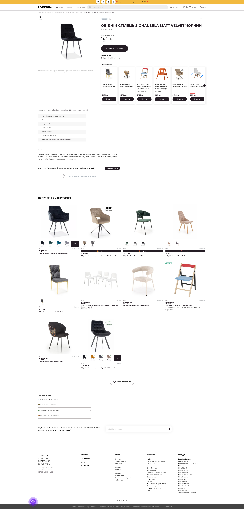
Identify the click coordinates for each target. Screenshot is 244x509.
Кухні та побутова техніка (156, 472)
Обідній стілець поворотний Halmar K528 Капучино (179, 85)
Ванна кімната (152, 477)
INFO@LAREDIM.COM (46, 472)
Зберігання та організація (156, 484)
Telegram (85, 466)
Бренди (70, 7)
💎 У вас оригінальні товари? (48, 399)
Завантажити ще (124, 382)
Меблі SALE (182, 488)
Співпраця (119, 480)
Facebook (85, 455)
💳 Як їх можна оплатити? (47, 405)
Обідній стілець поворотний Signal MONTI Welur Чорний (100, 368)
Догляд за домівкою (154, 486)
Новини (118, 467)
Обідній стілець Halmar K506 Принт (51, 361)
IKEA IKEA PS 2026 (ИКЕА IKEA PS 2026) (144, 85)
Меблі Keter (182, 481)
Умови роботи (120, 461)
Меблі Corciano (183, 468)
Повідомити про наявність (114, 48)
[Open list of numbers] (179, 7)
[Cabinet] (186, 7)
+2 (75, 244)
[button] (202, 75)
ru (205, 7)
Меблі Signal (182, 490)
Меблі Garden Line (185, 475)
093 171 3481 (174, 7)
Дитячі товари (152, 468)
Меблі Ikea (182, 479)
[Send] (169, 429)
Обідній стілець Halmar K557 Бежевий (136, 305)
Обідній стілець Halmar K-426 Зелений (136, 256)
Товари (49, 12)
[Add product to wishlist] (77, 205)
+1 (117, 358)
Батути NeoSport (184, 461)
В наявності (81, 7)
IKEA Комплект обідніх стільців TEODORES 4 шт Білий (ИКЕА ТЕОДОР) (99, 306)
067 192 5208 (44, 461)
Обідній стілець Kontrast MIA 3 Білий (197, 85)
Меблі (149, 459)
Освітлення (151, 479)
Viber (83, 462)
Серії (148, 490)
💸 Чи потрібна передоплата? (48, 410)
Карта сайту (119, 475)
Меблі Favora (183, 472)
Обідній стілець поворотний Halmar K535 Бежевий (98, 256)
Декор (149, 481)
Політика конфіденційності (125, 478)
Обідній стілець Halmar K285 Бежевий (178, 256)
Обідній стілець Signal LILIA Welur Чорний (53, 253)
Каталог (61, 7)
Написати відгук (112, 168)
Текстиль (150, 466)
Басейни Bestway (184, 459)
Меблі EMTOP (183, 470)
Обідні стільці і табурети (74, 12)
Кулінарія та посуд (154, 470)
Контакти (118, 463)
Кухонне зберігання (154, 475)
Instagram (85, 458)
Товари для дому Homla (187, 493)
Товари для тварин (154, 488)
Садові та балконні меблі (156, 461)
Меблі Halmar (183, 477)
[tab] (64, 399)
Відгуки (118, 469)
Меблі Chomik (183, 466)
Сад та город (151, 463)
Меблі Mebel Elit (184, 486)
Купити (109, 99)
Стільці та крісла (59, 12)
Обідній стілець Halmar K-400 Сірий (126, 85)
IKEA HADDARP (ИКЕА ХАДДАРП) (161, 85)
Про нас (118, 459)
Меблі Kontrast (183, 484)
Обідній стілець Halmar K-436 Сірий (108, 85)
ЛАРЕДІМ (41, 12)
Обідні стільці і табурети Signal (60, 139)
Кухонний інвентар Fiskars (188, 463)
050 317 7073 (44, 464)
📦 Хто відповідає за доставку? (48, 416)
